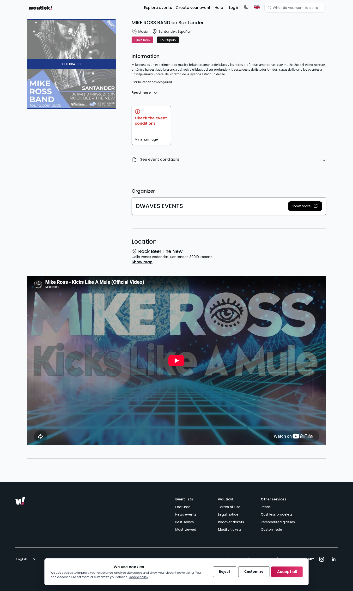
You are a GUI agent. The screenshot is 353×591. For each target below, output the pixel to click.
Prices (266, 507)
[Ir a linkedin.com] (333, 559)
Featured (182, 507)
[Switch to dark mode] (246, 7)
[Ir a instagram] (322, 559)
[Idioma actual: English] (257, 7)
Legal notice (228, 514)
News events (185, 514)
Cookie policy (138, 577)
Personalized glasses (278, 522)
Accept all (287, 571)
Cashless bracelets (276, 514)
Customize (253, 571)
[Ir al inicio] (20, 501)
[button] (305, 206)
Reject (224, 571)
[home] (40, 8)
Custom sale (271, 529)
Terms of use (229, 507)
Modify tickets (230, 529)
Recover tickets (231, 522)
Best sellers (184, 522)
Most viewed (185, 529)
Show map (142, 262)
